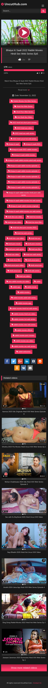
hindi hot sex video (14, 222)
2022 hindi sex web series (24, 133)
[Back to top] (40, 681)
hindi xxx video (24, 276)
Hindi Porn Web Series (24, 112)
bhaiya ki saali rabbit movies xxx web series (25, 211)
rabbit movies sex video (24, 341)
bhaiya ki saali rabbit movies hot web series (24, 200)
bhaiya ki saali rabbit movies (24, 155)
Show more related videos (24, 668)
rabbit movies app (24, 303)
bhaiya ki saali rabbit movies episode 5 (24, 187)
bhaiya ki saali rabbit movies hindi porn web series (25, 194)
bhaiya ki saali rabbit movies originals (24, 206)
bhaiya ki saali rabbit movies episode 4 (24, 182)
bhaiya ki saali (14, 144)
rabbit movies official (24, 330)
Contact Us (37, 683)
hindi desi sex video (15, 217)
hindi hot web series (24, 233)
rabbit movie (31, 287)
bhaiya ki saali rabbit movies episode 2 (24, 171)
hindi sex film (36, 249)
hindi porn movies (34, 244)
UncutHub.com (15, 4)
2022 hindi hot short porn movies (24, 122)
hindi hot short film (35, 222)
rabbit (38, 281)
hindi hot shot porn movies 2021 (24, 227)
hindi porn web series (16, 249)
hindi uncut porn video (15, 265)
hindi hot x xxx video (16, 238)
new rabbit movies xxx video (19, 281)
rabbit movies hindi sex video (24, 314)
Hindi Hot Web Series (25, 106)
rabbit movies (24, 292)
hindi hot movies (35, 217)
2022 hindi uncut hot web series (24, 139)
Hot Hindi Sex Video (24, 117)
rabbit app (16, 287)
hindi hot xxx (35, 238)
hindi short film (15, 260)
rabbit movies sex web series (24, 346)
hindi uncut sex (36, 265)
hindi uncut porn (33, 260)
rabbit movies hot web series (24, 319)
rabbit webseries (24, 352)
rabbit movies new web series (24, 325)
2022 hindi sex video (24, 128)
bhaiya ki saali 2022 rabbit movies (24, 149)
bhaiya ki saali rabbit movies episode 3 (24, 176)
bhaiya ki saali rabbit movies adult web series (24, 160)
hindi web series (33, 271)
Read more (23, 90)
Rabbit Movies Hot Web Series (24, 101)
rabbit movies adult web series (24, 298)
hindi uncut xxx (15, 271)
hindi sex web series (33, 254)
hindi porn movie (14, 244)
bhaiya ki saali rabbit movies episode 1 (24, 166)
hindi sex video (13, 254)
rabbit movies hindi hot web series (24, 308)
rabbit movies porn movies (24, 335)
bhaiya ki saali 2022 (33, 144)
